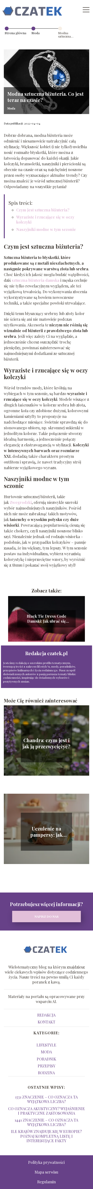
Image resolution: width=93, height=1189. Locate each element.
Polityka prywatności (46, 1162)
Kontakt (46, 1021)
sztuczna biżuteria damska (35, 280)
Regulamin (46, 1181)
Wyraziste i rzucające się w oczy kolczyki (45, 219)
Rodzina (46, 1072)
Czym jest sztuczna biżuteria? (42, 209)
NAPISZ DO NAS (47, 916)
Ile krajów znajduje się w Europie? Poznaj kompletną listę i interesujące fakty (46, 1136)
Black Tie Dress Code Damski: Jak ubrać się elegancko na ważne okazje (46, 619)
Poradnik (46, 1058)
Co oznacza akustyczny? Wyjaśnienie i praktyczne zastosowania (46, 1111)
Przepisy (46, 1065)
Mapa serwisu (46, 1172)
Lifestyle (46, 1044)
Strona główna (15, 33)
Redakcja (46, 1014)
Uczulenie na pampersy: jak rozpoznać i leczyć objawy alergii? (46, 832)
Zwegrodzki (21, 502)
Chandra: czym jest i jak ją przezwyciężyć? (46, 743)
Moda (35, 33)
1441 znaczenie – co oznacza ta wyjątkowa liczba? (46, 1122)
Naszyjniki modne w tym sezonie (46, 229)
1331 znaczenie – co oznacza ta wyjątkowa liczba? (46, 1099)
